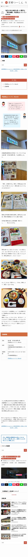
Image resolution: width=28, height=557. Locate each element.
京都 (4, 16)
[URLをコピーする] (25, 56)
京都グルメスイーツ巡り (10, 16)
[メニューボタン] (2, 2)
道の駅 (3, 24)
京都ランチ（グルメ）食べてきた (8, 18)
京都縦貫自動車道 (20, 22)
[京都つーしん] (14, 2)
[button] (3, 56)
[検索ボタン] (26, 2)
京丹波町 (10, 22)
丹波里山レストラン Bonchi (8, 20)
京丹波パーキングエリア (19, 20)
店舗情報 (7, 86)
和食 (17, 16)
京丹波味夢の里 (5, 22)
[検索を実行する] (25, 65)
